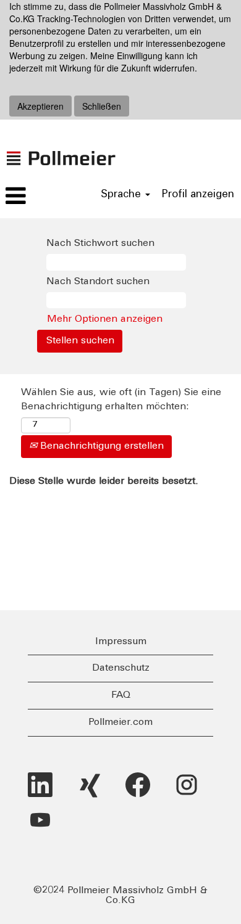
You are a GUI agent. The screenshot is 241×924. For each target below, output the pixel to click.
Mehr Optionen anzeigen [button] (105, 319)
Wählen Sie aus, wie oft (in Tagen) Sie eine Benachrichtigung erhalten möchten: (121, 400)
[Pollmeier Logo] (61, 146)
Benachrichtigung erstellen (100, 446)
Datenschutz (121, 668)
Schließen (101, 106)
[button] (40, 196)
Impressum (120, 642)
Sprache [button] (122, 194)
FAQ (120, 695)
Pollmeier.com (120, 722)
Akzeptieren (40, 106)
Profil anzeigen (197, 194)
